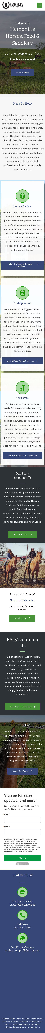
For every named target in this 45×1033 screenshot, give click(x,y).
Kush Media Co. (22, 1016)
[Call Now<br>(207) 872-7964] (22, 915)
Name (7, 827)
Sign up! (22, 858)
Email (7, 815)
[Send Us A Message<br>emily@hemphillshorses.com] (22, 938)
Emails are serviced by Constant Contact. (20, 851)
